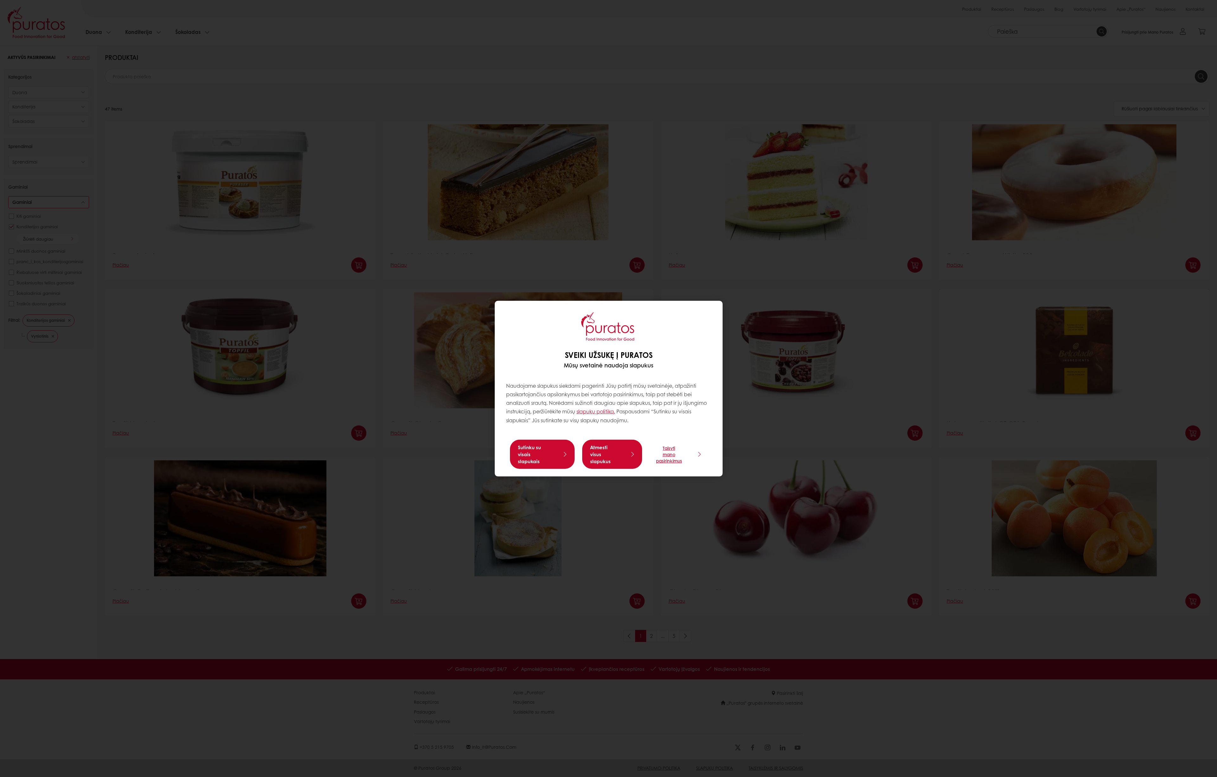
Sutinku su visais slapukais (529, 454)
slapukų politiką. (595, 411)
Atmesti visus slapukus (600, 454)
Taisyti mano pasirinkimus (669, 454)
